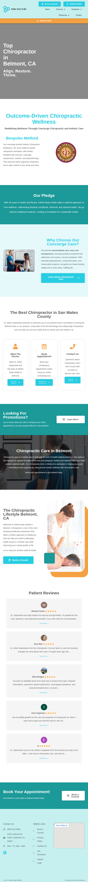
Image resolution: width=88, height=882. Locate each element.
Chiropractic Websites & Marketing (75, 880)
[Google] (4, 852)
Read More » (44, 623)
